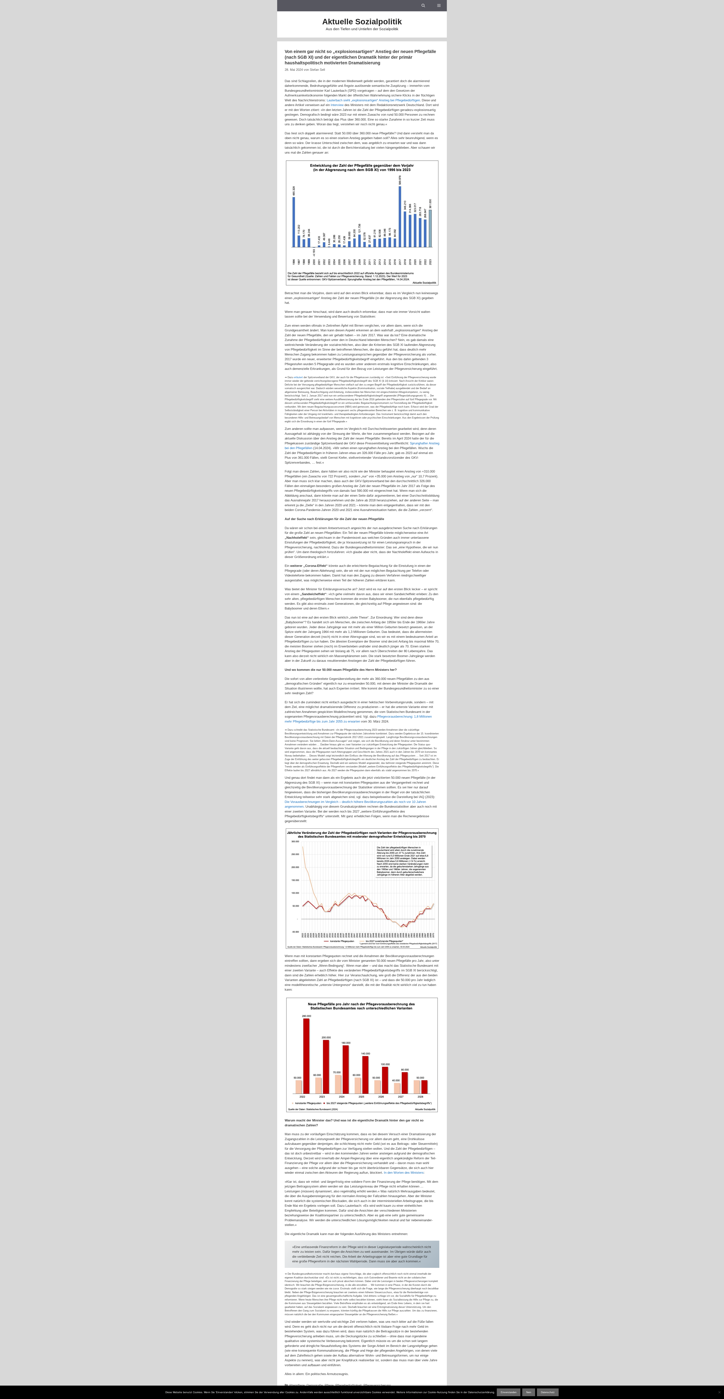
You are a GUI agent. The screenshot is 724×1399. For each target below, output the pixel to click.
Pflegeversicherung (377, 1385)
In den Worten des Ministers (404, 1172)
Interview (337, 105)
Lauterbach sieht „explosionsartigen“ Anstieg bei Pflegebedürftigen (373, 100)
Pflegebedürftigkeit (348, 1385)
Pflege (329, 1385)
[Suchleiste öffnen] (423, 5)
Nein (528, 1392)
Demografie (315, 1385)
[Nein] (719, 1392)
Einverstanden (508, 1392)
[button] (439, 5)
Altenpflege (297, 1385)
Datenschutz (548, 1392)
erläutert (298, 377)
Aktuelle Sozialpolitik (362, 21)
